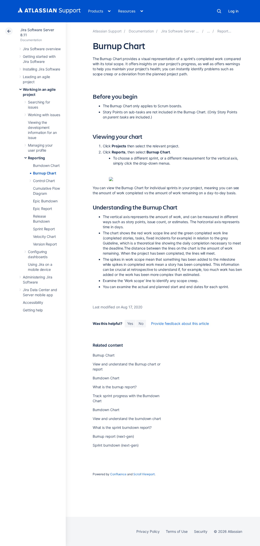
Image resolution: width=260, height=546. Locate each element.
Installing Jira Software (41, 69)
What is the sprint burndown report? (122, 427)
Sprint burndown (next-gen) (116, 445)
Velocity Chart (44, 236)
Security (200, 531)
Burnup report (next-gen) (113, 436)
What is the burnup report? (115, 387)
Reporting (36, 158)
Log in (233, 11)
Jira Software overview (41, 49)
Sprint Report (44, 229)
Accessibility (33, 302)
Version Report (45, 244)
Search (219, 11)
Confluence (118, 474)
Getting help (33, 310)
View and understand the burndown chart (127, 418)
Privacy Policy (147, 531)
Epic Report (42, 208)
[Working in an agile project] (208, 31)
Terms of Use (176, 531)
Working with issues (44, 115)
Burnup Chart (44, 173)
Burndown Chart (46, 165)
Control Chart (44, 181)
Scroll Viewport (144, 474)
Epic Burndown (45, 201)
